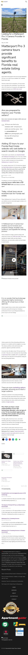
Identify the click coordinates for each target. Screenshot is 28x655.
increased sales (6, 121)
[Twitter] (5, 652)
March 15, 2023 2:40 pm (6, 496)
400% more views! (17, 89)
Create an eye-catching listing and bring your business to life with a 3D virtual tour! (18, 463)
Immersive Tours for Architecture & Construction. (12, 581)
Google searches (10, 402)
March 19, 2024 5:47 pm (6, 520)
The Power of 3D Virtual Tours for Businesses (12, 584)
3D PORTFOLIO (14, 596)
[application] (14, 371)
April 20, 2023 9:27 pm (6, 508)
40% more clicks (17, 236)
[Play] (3, 376)
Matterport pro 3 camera (7, 162)
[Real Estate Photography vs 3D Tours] (7, 472)
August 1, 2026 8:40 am (6, 533)
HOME (14, 587)
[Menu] (1, 4)
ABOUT (14, 593)
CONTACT (14, 599)
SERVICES (14, 590)
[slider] (12, 376)
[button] (14, 371)
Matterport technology (9, 156)
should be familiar (21, 155)
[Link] (4, 1)
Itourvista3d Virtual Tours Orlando (13, 648)
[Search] (26, 1)
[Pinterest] (8, 652)
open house (5, 354)
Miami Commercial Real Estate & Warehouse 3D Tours (14, 573)
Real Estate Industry (8, 167)
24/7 (17, 354)
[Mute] (22, 376)
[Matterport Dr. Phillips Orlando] (7, 456)
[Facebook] (3, 652)
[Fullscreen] (24, 376)
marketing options (19, 388)
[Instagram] (10, 652)
